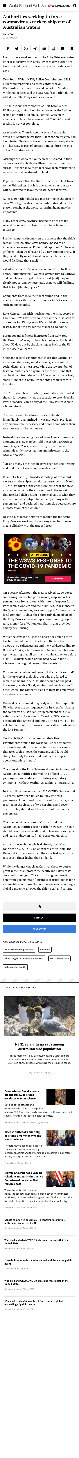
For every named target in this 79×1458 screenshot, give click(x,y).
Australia (45, 949)
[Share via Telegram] (35, 48)
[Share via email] (44, 48)
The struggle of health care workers (24, 958)
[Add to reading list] (71, 48)
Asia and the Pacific (15, 967)
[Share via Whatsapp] (25, 48)
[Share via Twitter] (16, 48)
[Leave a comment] (62, 48)
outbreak (29, 800)
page (67, 619)
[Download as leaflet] (53, 48)
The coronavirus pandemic (19, 949)
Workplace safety (59, 958)
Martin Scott (9, 34)
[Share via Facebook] (7, 48)
